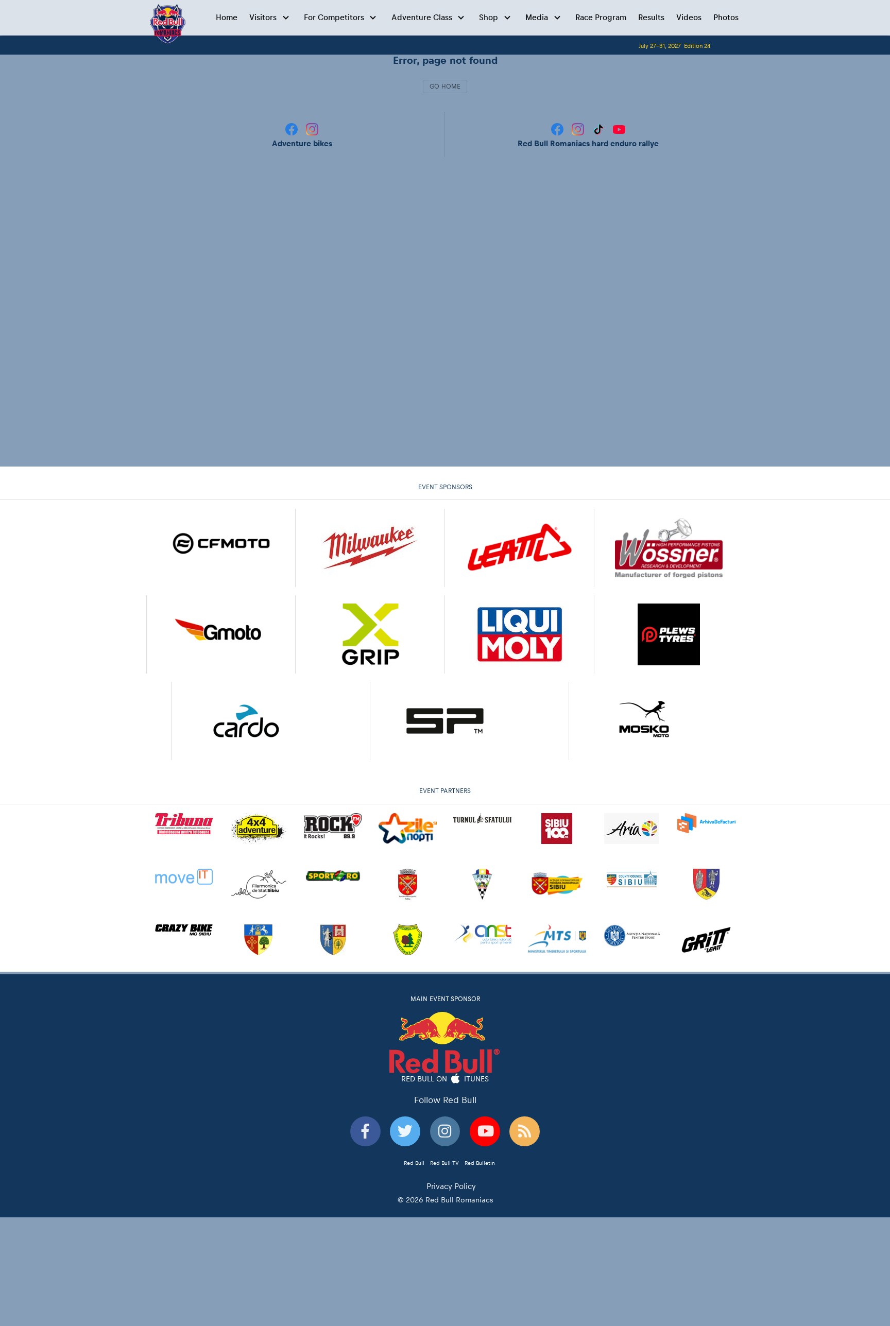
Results (651, 17)
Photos (726, 17)
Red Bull (414, 1163)
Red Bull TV (444, 1163)
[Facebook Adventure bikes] (292, 128)
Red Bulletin (480, 1163)
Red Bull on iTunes (445, 1078)
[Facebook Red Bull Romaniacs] (558, 128)
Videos (688, 17)
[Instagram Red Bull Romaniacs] (579, 128)
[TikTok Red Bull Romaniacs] (599, 128)
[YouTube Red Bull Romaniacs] (619, 128)
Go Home (445, 86)
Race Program (600, 17)
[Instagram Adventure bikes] (312, 128)
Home (226, 17)
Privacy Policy (451, 1186)
